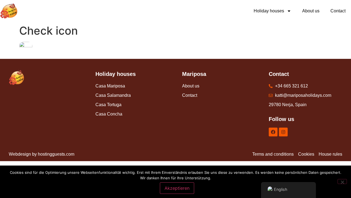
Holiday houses (269, 11)
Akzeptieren (177, 188)
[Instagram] (283, 132)
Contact (338, 11)
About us (310, 11)
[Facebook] (273, 132)
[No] (342, 181)
